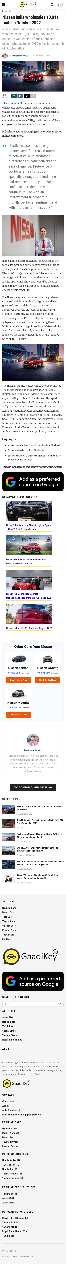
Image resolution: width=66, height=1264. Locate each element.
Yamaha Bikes (9, 1035)
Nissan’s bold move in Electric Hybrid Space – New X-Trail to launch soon (28, 527)
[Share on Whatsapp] (14, 96)
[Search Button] (52, 4)
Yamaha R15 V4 (10, 1222)
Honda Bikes (8, 1021)
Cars (11, 11)
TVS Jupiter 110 (10, 1164)
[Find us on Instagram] (15, 1251)
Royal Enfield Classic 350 (15, 1218)
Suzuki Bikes (9, 1030)
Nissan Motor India (13, 103)
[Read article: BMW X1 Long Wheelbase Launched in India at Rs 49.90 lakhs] (8, 809)
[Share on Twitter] (27, 96)
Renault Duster (10, 1146)
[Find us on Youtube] (11, 1251)
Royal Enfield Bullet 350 (14, 1231)
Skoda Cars (8, 934)
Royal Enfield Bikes (12, 1039)
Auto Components (11, 1110)
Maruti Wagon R (10, 1133)
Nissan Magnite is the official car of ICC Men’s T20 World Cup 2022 (27, 561)
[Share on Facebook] (20, 96)
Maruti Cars (8, 912)
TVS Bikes (7, 1026)
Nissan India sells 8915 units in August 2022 (29, 628)
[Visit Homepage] (28, 5)
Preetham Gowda (20, 56)
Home (4, 11)
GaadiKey (13, 1257)
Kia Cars (6, 939)
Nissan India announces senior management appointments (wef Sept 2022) (29, 595)
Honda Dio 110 (9, 1169)
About (5, 1105)
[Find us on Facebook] (3, 1251)
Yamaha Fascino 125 (12, 1178)
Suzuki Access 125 (12, 1173)
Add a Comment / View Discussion (33, 787)
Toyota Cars (8, 921)
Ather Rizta (8, 1202)
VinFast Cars (9, 925)
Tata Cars (7, 916)
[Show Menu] (3, 4)
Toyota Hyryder (10, 1141)
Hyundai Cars (9, 908)
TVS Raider (8, 1235)
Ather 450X (8, 1198)
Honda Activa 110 (11, 1160)
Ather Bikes (8, 1017)
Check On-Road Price (18, 680)
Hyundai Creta (9, 1128)
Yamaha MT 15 (9, 1227)
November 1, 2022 (41, 56)
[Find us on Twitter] (6, 1251)
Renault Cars (9, 930)
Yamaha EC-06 (9, 1193)
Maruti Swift (8, 1137)
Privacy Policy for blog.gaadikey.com (21, 1114)
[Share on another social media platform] (33, 96)
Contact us (8, 1101)
